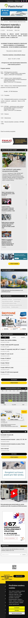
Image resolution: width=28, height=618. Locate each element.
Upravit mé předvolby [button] (17, 613)
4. (6, 394)
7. (17, 394)
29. (21, 400)
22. (21, 398)
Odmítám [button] (17, 610)
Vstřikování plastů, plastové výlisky (9, 303)
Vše (5, 337)
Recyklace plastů (15, 307)
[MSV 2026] (14, 527)
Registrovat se (10, 1)
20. (14, 398)
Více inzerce (14, 379)
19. (10, 398)
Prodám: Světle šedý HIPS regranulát (10, 344)
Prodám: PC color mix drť (7, 354)
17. (2, 398)
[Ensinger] (14, 470)
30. (25, 400)
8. (21, 394)
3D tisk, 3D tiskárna (6, 307)
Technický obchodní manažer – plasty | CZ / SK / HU (14, 439)
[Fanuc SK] (14, 418)
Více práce (14, 454)
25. (6, 400)
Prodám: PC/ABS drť (6, 358)
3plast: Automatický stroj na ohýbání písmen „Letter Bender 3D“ (8, 194)
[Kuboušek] (14, 321)
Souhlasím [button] (16, 607)
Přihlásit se (17, 1)
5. (10, 394)
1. (21, 392)
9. (25, 394)
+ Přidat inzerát (14, 382)
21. (17, 398)
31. (2, 402)
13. (14, 396)
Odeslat (24, 554)
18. (6, 398)
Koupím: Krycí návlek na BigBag (8, 340)
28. (17, 400)
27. (14, 400)
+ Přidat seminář (14, 263)
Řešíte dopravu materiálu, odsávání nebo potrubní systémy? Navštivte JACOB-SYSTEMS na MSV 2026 (8, 225)
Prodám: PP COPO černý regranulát (9, 372)
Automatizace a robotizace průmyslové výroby (12, 305)
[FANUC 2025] (14, 142)
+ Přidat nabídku (14, 457)
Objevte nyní (19, 576)
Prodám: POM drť (5, 363)
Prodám (23, 337)
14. (17, 396)
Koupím (14, 337)
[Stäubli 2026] (14, 256)
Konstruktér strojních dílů (7, 435)
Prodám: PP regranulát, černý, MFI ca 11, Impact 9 (13, 349)
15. (21, 396)
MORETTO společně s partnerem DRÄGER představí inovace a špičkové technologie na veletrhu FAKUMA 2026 (8, 242)
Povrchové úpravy (17, 299)
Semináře (6, 21)
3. (2, 394)
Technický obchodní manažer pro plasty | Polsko (13, 444)
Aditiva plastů (17, 301)
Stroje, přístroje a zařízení (7, 301)
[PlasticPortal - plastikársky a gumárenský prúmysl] (14, 5)
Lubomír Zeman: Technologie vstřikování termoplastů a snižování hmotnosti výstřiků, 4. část (8, 208)
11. (6, 396)
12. (10, 396)
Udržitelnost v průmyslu (7, 299)
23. (25, 398)
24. (2, 400)
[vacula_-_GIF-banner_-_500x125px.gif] (14, 12)
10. (2, 396)
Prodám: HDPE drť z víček (7, 367)
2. (25, 392)
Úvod (2, 21)
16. (25, 396)
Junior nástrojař (5, 448)
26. (10, 400)
